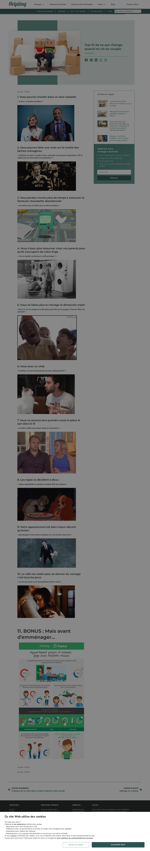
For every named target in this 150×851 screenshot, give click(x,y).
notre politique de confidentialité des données (74, 838)
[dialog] (75, 831)
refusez (14, 836)
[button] (76, 844)
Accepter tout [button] (118, 845)
